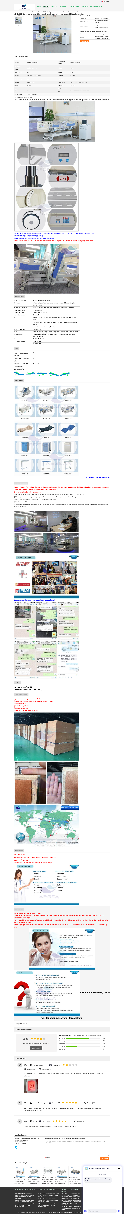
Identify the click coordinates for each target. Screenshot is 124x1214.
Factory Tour (63, 6)
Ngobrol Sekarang (96, 6)
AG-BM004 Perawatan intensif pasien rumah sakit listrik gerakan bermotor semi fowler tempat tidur (47, 1181)
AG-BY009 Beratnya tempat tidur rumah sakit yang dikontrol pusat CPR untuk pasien (48, 1195)
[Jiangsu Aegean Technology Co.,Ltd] (24, 7)
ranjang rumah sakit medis (32, 12)
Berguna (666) (81, 1121)
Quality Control (74, 6)
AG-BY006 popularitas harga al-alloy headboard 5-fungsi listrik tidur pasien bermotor (61, 1181)
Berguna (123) (91, 1103)
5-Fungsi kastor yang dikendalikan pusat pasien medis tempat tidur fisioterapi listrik (47, 1205)
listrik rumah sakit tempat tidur (25, 1189)
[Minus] (119, 1168)
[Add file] (85, 1211)
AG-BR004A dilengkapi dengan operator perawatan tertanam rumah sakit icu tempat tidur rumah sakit (24, 1200)
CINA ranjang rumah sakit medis (36, 1212)
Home (39, 6)
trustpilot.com (31, 1069)
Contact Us (84, 6)
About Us (53, 6)
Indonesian (106, 1)
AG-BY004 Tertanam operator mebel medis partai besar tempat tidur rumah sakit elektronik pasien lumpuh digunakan (71, 1202)
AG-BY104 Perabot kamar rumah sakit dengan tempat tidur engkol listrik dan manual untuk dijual (48, 1200)
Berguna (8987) (46, 1069)
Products (46, 6)
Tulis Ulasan (36, 1048)
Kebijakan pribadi (22, 1212)
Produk (21, 12)
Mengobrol (85, 41)
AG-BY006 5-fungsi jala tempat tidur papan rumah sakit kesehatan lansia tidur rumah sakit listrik (34, 1181)
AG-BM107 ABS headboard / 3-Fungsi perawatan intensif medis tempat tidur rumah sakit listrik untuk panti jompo (20, 1182)
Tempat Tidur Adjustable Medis (69, 1190)
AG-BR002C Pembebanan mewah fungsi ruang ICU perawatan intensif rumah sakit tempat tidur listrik (24, 1195)
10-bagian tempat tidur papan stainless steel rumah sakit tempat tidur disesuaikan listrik (25, 1205)
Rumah (16, 12)
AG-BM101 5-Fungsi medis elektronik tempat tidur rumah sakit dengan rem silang (71, 1208)
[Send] (119, 1211)
